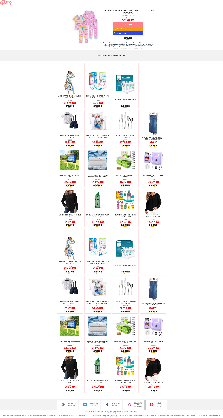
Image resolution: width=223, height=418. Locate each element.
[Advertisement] (153, 85)
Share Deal (119, 29)
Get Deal (128, 24)
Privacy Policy (111, 413)
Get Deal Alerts (121, 33)
